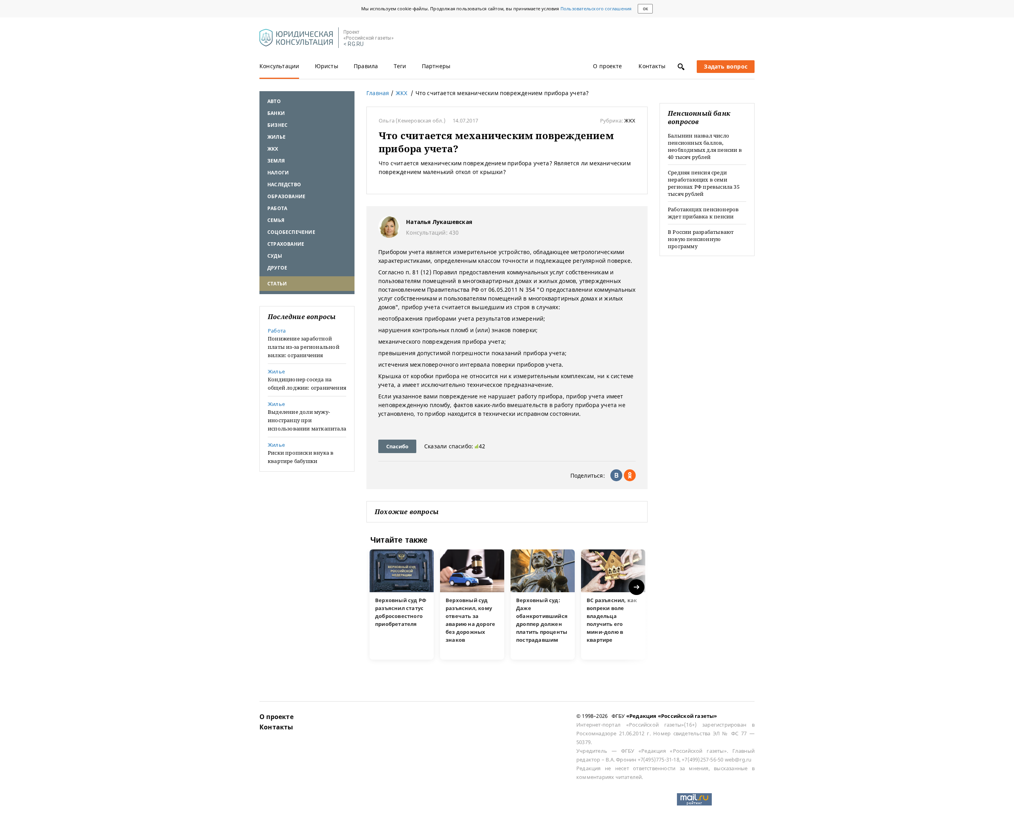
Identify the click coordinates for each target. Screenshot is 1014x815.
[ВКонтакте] (616, 475)
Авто (274, 101)
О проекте (607, 66)
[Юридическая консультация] (296, 38)
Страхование (285, 244)
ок (645, 8)
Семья (275, 220)
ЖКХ (272, 148)
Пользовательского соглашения (596, 8)
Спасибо (397, 446)
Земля (276, 160)
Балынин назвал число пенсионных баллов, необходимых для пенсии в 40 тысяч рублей (705, 146)
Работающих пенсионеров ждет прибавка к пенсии (703, 213)
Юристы (326, 66)
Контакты (652, 66)
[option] (402, 604)
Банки (276, 113)
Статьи (277, 283)
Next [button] (637, 587)
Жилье (276, 137)
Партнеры (436, 66)
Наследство (284, 184)
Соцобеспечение (291, 232)
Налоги (278, 172)
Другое (277, 267)
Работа (277, 208)
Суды (274, 256)
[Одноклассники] (630, 475)
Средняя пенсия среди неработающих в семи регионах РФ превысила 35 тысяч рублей (704, 183)
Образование (286, 196)
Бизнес (277, 125)
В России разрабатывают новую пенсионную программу (701, 239)
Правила (366, 66)
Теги (400, 66)
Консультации (279, 66)
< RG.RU (353, 44)
